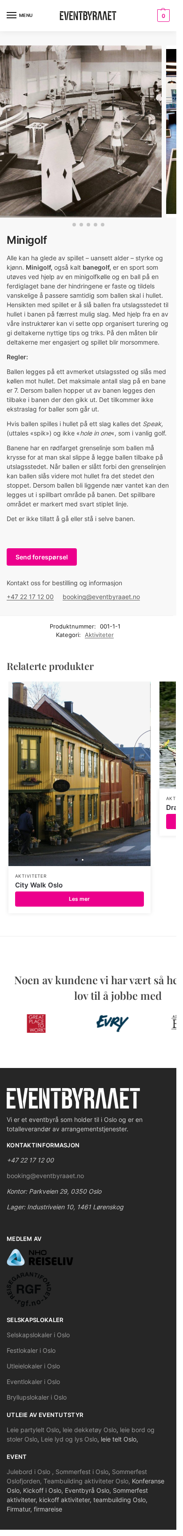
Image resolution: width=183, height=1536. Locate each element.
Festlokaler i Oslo (31, 1350)
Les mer (79, 898)
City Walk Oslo (39, 885)
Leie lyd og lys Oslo (69, 1439)
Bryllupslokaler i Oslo (37, 1397)
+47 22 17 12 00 (30, 596)
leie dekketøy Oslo (89, 1429)
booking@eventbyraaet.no (101, 596)
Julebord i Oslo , (31, 1471)
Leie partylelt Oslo (33, 1429)
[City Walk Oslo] (79, 774)
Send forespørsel (42, 557)
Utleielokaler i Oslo (33, 1366)
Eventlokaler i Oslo (33, 1381)
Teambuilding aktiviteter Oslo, (88, 1481)
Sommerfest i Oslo (82, 1471)
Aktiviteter (99, 634)
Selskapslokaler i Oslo (38, 1335)
